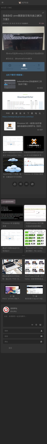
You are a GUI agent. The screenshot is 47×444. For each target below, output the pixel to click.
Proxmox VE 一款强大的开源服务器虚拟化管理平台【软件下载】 (30, 126)
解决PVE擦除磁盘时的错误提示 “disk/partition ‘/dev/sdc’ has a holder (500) (12, 155)
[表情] (36, 325)
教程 (10, 8)
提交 (10, 348)
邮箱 (6, 336)
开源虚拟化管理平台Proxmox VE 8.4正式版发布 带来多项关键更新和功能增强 (33, 155)
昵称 (6, 331)
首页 (4, 8)
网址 (6, 342)
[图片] (40, 325)
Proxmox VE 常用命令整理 (33, 174)
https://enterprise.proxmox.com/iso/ (18, 117)
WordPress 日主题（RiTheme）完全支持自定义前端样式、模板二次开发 (34, 279)
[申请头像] (41, 309)
